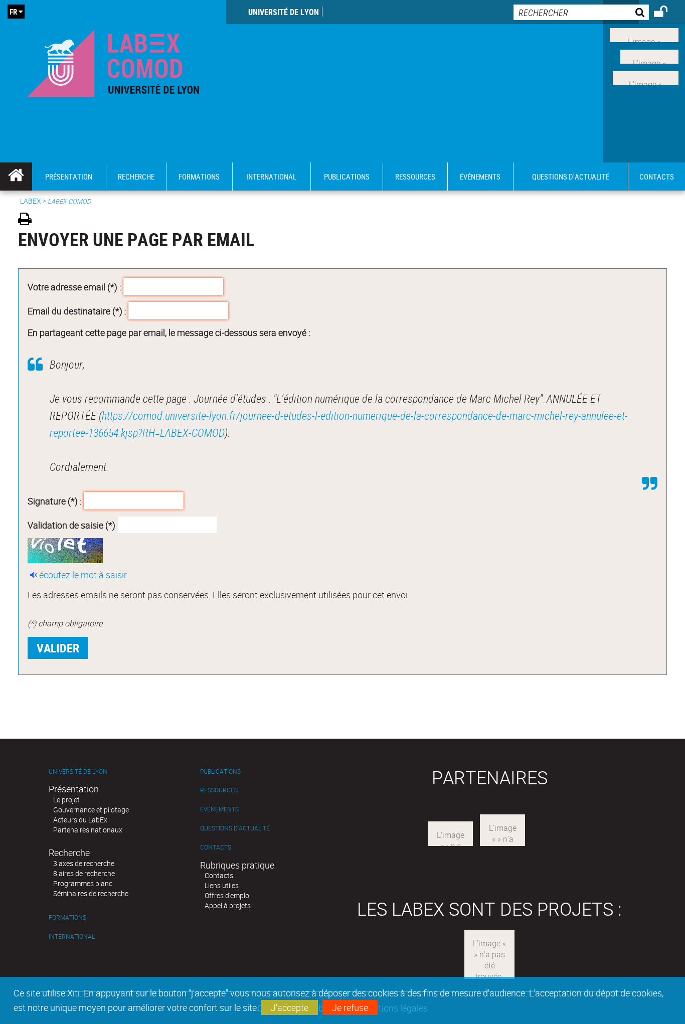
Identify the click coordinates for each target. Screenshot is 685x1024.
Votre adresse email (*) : (74, 287)
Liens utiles (222, 885)
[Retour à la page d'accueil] (113, 61)
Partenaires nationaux (87, 829)
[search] (581, 12)
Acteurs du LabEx (80, 819)
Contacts (215, 847)
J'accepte (289, 1007)
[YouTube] (645, 77)
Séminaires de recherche (90, 893)
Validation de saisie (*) (71, 525)
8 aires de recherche (84, 873)
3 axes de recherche (83, 863)
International (72, 936)
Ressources (219, 790)
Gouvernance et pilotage (91, 809)
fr (13, 12)
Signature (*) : (55, 501)
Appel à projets (228, 905)
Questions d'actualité (235, 828)
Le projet (66, 799)
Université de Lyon (283, 12)
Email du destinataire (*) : (77, 310)
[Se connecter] (667, 13)
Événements (219, 809)
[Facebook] (644, 34)
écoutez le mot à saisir (83, 575)
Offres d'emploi (228, 895)
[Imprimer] (28, 220)
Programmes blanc (82, 883)
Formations (67, 917)
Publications (220, 771)
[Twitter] (649, 56)
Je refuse (350, 1007)
